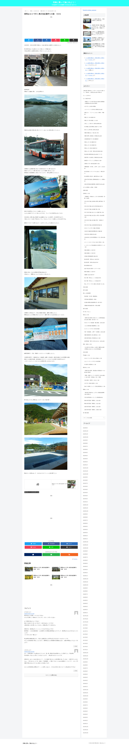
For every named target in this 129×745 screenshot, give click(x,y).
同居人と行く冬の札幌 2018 (90, 145)
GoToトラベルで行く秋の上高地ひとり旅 (93, 358)
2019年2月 (85, 572)
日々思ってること (87, 311)
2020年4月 (85, 529)
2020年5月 (85, 526)
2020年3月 (85, 532)
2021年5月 (85, 489)
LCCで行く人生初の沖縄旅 (90, 106)
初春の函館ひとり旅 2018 (89, 253)
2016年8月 (85, 665)
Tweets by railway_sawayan (89, 10)
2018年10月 (85, 585)
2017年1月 (85, 649)
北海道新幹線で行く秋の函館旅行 (91, 139)
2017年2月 (85, 646)
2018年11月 (85, 581)
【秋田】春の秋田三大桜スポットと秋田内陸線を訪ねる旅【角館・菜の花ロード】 (94, 318)
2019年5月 (85, 563)
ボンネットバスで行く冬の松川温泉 (91, 328)
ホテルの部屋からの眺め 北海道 (90, 187)
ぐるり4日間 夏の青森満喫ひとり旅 (91, 325)
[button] (104, 418)
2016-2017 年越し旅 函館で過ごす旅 (92, 209)
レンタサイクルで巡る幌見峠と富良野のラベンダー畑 (94, 246)
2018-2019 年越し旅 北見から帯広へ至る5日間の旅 (94, 216)
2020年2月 (85, 535)
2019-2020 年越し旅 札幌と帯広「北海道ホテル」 (94, 221)
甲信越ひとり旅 (86, 355)
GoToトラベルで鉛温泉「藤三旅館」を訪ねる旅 (94, 322)
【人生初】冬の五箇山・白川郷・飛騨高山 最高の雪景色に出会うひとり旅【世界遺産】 (94, 348)
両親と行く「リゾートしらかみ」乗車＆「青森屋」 (94, 113)
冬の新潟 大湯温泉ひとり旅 (90, 364)
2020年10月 (85, 511)
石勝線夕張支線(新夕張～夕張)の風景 (92, 305)
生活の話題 (85, 352)
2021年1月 (85, 501)
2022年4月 (85, 455)
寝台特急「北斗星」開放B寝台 (90, 296)
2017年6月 (85, 634)
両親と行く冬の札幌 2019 (89, 117)
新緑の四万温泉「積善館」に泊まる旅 (92, 400)
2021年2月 (85, 498)
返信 (76, 646)
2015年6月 (85, 708)
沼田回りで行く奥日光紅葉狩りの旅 (32, 492)
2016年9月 (85, 662)
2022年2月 (85, 461)
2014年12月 (85, 726)
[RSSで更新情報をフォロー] (69, 554)
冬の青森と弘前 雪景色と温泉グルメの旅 (93, 126)
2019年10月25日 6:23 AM (29, 613)
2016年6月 (85, 671)
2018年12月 (85, 578)
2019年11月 (85, 544)
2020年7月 (85, 520)
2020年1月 (85, 538)
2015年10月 (85, 695)
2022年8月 (85, 443)
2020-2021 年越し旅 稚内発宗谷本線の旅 (93, 225)
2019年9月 (85, 551)
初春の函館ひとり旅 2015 (89, 250)
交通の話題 (85, 190)
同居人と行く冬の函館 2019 (90, 142)
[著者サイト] (33, 554)
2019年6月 (85, 560)
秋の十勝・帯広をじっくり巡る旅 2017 (92, 280)
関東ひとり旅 (86, 389)
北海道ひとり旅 (86, 193)
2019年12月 (85, 541)
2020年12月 (85, 504)
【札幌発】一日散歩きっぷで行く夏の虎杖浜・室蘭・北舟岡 (94, 197)
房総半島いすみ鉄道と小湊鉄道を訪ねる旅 (93, 157)
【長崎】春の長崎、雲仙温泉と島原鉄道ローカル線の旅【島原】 (94, 371)
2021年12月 (85, 467)
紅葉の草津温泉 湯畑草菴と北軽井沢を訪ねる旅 (94, 184)
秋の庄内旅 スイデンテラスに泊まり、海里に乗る (94, 172)
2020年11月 (85, 508)
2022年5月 (85, 452)
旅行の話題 (85, 308)
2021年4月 (85, 492)
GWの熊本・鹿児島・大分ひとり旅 (91, 380)
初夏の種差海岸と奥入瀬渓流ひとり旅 (92, 334)
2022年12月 (85, 431)
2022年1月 (85, 464)
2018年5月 (85, 600)
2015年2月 (85, 720)
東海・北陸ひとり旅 (87, 344)
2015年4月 (85, 714)
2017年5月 (85, 637)
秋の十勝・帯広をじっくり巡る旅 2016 (92, 277)
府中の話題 (85, 290)
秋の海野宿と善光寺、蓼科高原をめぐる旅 (93, 176)
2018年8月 (85, 591)
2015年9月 (85, 698)
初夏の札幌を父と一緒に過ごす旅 (91, 132)
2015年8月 (85, 702)
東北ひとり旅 (86, 314)
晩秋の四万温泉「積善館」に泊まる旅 (92, 403)
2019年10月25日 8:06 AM (29, 651)
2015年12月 (85, 689)
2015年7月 (85, 705)
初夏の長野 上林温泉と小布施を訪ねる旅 (93, 135)
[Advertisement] (51, 27)
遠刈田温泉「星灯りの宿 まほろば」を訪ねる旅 (94, 341)
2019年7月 (85, 557)
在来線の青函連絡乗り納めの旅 (91, 256)
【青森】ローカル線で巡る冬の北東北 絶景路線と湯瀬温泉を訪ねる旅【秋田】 (94, 102)
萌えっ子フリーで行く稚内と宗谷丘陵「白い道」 (94, 284)
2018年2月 (85, 609)
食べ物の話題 (86, 412)
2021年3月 (85, 495)
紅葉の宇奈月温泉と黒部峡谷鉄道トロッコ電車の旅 (94, 180)
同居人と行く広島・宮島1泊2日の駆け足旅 (93, 151)
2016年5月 (85, 674)
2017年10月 (85, 621)
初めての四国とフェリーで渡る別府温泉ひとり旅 (94, 386)
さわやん (91, 59)
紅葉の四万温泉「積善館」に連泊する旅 (92, 409)
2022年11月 (85, 434)
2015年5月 (85, 711)
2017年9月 (85, 625)
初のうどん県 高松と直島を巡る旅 (91, 129)
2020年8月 (85, 517)
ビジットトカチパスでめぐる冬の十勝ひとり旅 (94, 242)
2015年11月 (85, 692)
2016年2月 (85, 683)
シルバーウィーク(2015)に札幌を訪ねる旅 (93, 109)
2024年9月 (85, 427)
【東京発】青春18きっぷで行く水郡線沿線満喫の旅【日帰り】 (94, 393)
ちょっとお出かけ (87, 95)
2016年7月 (85, 668)
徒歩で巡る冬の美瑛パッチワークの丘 (92, 268)
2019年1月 (85, 575)
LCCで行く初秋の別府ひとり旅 (91, 383)
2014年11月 (85, 729)
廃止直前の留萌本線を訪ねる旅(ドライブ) (93, 154)
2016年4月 (85, 677)
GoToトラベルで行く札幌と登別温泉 (92, 228)
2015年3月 (85, 717)
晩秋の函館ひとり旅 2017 (89, 271)
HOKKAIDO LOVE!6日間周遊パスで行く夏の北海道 (94, 238)
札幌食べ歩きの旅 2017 (89, 274)
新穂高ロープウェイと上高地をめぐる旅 (92, 160)
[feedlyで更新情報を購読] (51, 554)
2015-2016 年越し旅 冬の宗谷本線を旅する (93, 206)
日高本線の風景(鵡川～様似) (90, 299)
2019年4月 (85, 566)
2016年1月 (85, 686)
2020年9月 (85, 514)
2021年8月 (85, 480)
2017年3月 (85, 643)
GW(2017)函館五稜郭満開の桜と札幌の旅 (93, 231)
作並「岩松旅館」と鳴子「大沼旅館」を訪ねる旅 (94, 331)
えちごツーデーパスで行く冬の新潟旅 (92, 361)
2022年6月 (85, 449)
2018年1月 (85, 612)
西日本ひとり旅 (86, 367)
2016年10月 (85, 658)
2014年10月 (85, 732)
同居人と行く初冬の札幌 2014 (90, 148)
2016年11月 (85, 655)
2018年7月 (85, 594)
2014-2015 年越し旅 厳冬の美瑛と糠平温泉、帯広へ (94, 202)
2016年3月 (85, 680)
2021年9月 (85, 477)
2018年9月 (85, 588)
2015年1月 (85, 723)
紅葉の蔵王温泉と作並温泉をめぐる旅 (92, 338)
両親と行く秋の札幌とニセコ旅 (91, 120)
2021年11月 (85, 471)
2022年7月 (85, 446)
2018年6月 (85, 597)
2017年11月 (85, 618)
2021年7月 (85, 483)
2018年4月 (85, 603)
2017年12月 (85, 615)
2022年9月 (85, 440)
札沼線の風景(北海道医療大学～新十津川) (93, 302)
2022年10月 (85, 437)
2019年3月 (85, 569)
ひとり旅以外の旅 (87, 98)
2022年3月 (85, 458)
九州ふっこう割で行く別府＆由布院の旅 (92, 123)
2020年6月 (85, 523)
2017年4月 (85, 640)
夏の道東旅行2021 (88, 265)
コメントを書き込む (51, 675)
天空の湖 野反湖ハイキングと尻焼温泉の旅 (93, 397)
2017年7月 (85, 631)
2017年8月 (85, 628)
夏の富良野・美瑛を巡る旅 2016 (91, 262)
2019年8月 (85, 554)
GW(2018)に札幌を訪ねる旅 (90, 234)
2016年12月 (85, 652)
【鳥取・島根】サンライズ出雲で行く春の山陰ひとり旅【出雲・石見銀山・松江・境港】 (94, 376)
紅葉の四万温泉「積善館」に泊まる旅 (92, 406)
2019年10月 (85, 548)
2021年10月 (85, 474)
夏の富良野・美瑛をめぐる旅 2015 (91, 259)
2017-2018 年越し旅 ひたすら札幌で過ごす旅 (94, 212)
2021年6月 (85, 486)
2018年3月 (85, 606)
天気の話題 (85, 287)
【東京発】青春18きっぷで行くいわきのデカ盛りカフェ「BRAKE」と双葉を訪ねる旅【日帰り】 (94, 91)
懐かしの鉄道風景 (87, 293)
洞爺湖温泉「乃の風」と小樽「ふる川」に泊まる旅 (94, 167)
